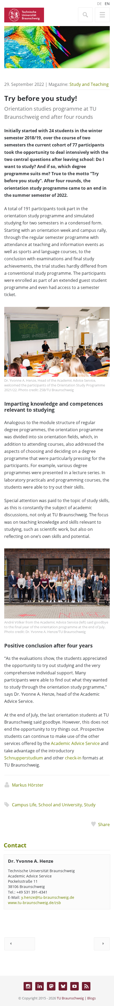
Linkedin (39, 986)
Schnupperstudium (23, 758)
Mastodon (51, 986)
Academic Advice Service (75, 743)
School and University (60, 805)
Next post (102, 943)
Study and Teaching (89, 84)
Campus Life (24, 805)
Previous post (19, 943)
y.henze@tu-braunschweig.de (47, 897)
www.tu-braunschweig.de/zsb (34, 902)
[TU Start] (24, 14)
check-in (73, 758)
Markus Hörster (27, 785)
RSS (86, 986)
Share (104, 824)
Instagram (28, 986)
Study (89, 805)
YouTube (74, 986)
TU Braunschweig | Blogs (76, 998)
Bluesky (63, 986)
